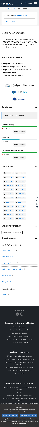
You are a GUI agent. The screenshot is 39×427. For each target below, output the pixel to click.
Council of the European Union (19, 330)
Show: (6, 115)
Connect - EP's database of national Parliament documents (19, 363)
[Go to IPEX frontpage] (7, 3)
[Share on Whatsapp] (37, 203)
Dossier (17, 16)
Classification (9, 238)
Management (6, 282)
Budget (4, 294)
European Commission (19, 333)
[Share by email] (37, 206)
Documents (12, 9)
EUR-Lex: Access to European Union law (19, 356)
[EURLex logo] (19, 92)
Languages (7, 166)
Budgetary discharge (9, 263)
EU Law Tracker (19, 373)
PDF (12, 173)
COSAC (19, 392)
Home (4, 9)
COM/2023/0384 (9, 21)
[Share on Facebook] (37, 194)
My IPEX (29, 3)
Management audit (8, 256)
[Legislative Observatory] (19, 86)
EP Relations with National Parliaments (19, 395)
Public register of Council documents (19, 370)
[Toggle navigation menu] (35, 4)
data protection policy (21, 421)
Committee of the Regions (19, 342)
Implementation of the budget (12, 269)
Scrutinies (7, 107)
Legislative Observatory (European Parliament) (19, 359)
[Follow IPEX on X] (17, 314)
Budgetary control (8, 250)
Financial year (6, 275)
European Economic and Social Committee (19, 339)
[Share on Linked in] (37, 200)
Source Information (12, 57)
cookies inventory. (22, 423)
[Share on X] (37, 197)
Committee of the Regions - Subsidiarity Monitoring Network (19, 399)
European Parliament (19, 327)
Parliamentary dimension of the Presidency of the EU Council (19, 388)
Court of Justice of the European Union (19, 336)
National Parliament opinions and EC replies (19, 367)
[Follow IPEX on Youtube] (22, 314)
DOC (8, 173)
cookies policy (34, 421)
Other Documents (11, 226)
